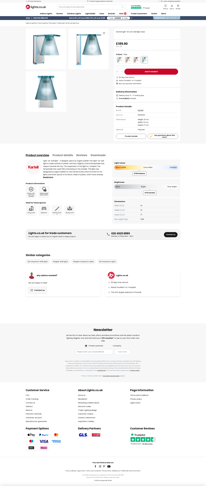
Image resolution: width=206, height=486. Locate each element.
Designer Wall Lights (60, 261)
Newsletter (82, 399)
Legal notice (135, 403)
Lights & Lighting (31, 23)
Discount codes (84, 406)
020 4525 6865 (120, 233)
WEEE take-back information (131, 471)
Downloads (98, 155)
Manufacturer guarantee (36, 421)
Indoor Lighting (43, 23)
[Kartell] (33, 167)
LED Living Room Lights (107, 261)
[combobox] (91, 6)
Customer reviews (85, 414)
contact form (101, 370)
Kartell (140, 110)
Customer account (34, 417)
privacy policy (135, 370)
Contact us (170, 234)
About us (81, 395)
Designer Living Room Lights (83, 261)
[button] (46, 91)
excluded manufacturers (111, 376)
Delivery (29, 406)
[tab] (37, 155)
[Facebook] (97, 466)
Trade (80, 410)
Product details (63, 155)
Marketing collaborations (88, 403)
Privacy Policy (106, 471)
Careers (81, 417)
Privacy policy (136, 399)
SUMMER (118, 18)
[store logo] (36, 7)
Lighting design (90, 410)
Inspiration (82, 421)
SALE (121, 13)
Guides (91, 421)
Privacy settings (71, 471)
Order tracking (32, 399)
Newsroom (90, 417)
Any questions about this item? (164, 136)
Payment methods (34, 414)
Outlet (154, 13)
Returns (29, 410)
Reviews (81, 155)
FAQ (27, 395)
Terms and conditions (139, 395)
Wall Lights (52, 23)
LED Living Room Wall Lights (38, 261)
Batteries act (116, 471)
